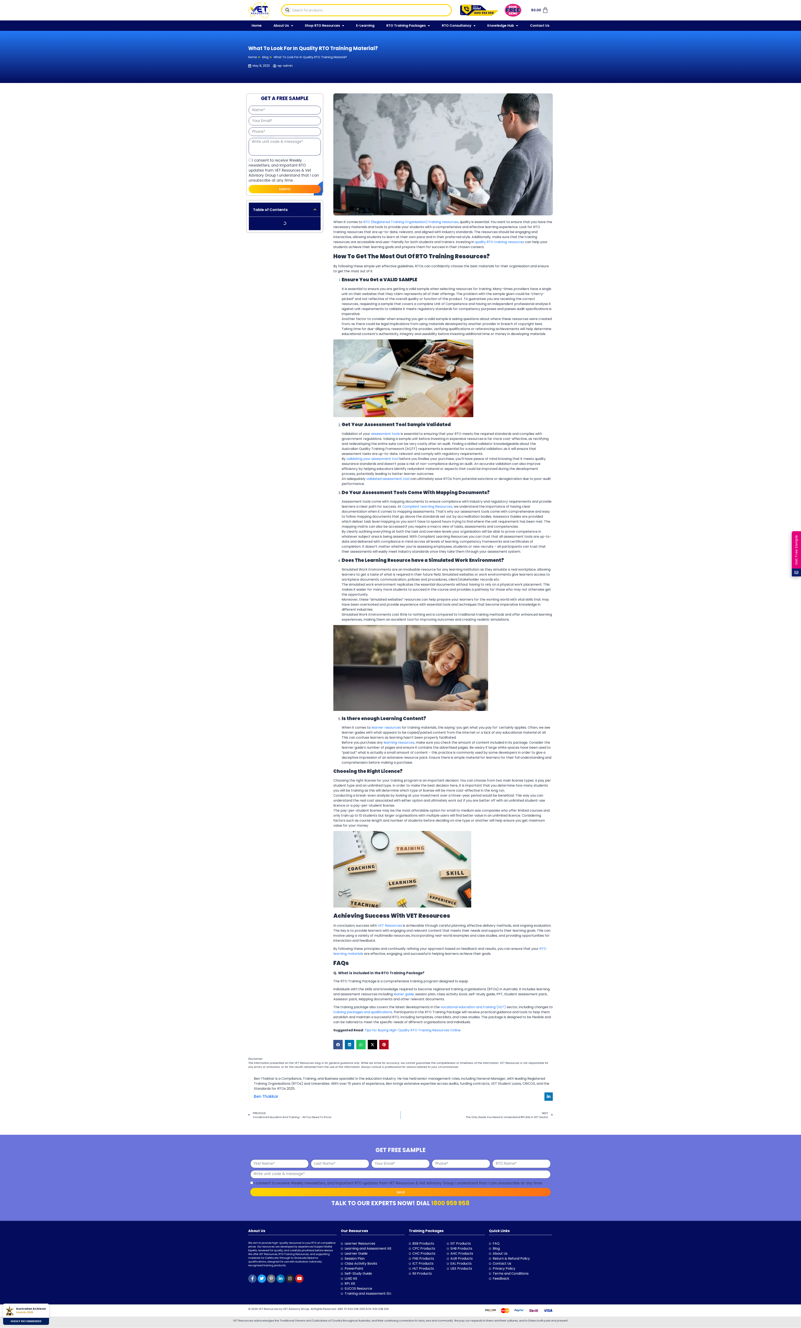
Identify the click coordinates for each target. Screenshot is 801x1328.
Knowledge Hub (500, 25)
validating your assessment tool (372, 458)
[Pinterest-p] (271, 1278)
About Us (281, 25)
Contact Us (539, 25)
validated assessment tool (387, 478)
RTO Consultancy (456, 25)
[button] (315, 209)
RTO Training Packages (406, 25)
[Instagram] (290, 1278)
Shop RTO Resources (322, 25)
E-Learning (365, 25)
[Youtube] (299, 1278)
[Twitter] (262, 1278)
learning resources (399, 742)
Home (257, 25)
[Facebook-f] (252, 1278)
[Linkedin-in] (548, 1096)
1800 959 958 (450, 1203)
